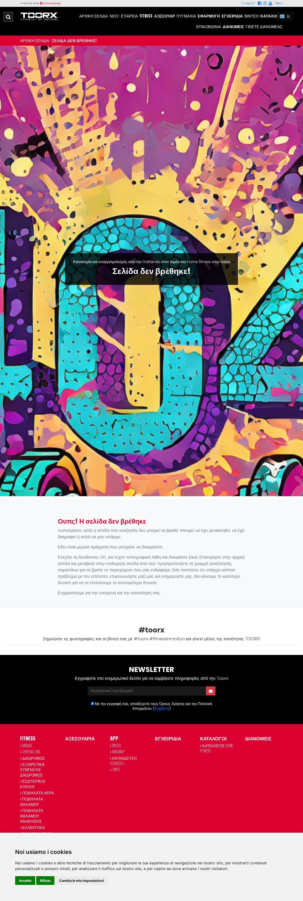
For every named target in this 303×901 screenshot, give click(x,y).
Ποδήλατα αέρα (38, 792)
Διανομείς (233, 26)
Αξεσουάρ (164, 16)
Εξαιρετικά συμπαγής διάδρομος (32, 769)
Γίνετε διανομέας (264, 26)
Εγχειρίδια (232, 16)
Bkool (116, 745)
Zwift (115, 769)
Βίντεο (252, 16)
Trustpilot (248, 3)
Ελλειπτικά (33, 827)
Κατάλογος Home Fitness (216, 748)
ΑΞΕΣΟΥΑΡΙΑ (80, 738)
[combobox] (285, 16)
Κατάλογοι (271, 16)
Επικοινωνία (208, 26)
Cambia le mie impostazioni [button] (81, 881)
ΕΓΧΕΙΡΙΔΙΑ (168, 738)
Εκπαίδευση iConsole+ (123, 760)
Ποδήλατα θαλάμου (31, 801)
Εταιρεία (129, 16)
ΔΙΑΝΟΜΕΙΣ (258, 738)
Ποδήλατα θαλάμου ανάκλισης (31, 816)
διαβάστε (161, 708)
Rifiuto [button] (45, 881)
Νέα (278, 3)
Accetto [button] (25, 881)
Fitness (146, 16)
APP (114, 738)
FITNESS (27, 738)
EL (288, 16)
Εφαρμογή (209, 16)
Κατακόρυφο (52, 3)
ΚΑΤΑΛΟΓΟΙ (213, 738)
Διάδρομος (33, 758)
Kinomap (117, 752)
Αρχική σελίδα (93, 16)
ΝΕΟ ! (114, 16)
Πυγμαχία (186, 16)
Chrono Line (31, 752)
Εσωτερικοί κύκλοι (32, 783)
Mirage (27, 745)
